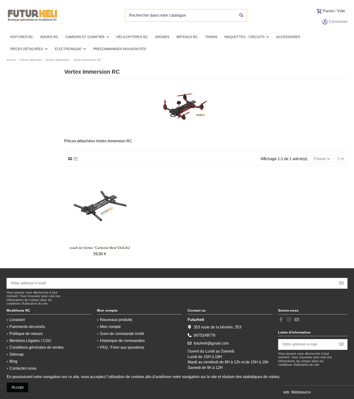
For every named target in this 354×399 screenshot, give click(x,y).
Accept (17, 387)
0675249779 (204, 335)
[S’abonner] (341, 283)
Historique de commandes (122, 341)
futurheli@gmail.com (211, 343)
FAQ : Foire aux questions (122, 347)
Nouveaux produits (116, 320)
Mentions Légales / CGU (30, 341)
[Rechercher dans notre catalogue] (241, 15)
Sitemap (16, 354)
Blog (13, 361)
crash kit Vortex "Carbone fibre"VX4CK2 (100, 248)
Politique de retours (26, 334)
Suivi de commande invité (122, 334)
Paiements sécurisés (27, 327)
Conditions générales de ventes (36, 347)
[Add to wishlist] (95, 241)
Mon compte (110, 327)
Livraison (17, 320)
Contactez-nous (22, 368)
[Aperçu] (103, 241)
